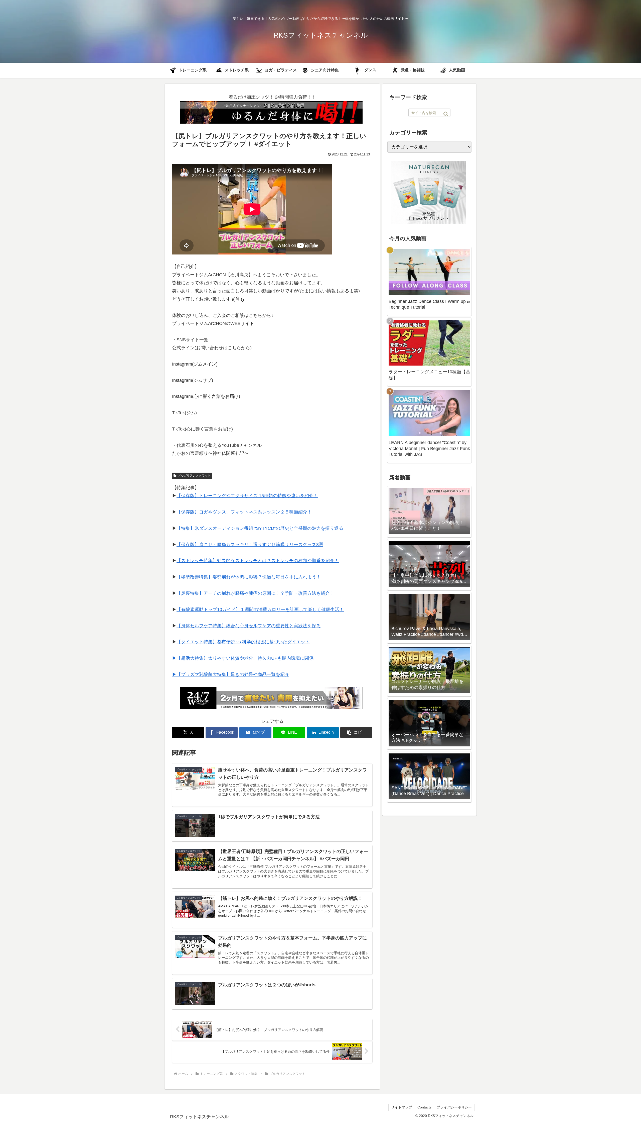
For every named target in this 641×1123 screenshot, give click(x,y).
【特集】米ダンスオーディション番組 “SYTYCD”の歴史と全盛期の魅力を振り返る (260, 528)
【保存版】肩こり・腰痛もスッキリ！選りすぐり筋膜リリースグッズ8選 (250, 544)
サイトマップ (401, 1107)
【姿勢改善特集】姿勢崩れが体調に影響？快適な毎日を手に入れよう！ (249, 576)
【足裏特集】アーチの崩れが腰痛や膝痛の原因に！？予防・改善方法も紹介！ (255, 593)
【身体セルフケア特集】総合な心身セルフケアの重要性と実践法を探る (249, 625)
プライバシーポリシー (454, 1107)
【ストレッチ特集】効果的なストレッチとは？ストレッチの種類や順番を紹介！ (258, 560)
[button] (356, 732)
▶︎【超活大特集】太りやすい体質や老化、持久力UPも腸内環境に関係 (242, 658)
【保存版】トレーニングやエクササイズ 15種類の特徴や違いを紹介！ (247, 495)
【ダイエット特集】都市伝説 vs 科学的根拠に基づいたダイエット (243, 641)
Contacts (424, 1107)
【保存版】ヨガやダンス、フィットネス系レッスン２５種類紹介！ (244, 511)
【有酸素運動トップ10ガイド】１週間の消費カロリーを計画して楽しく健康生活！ (260, 609)
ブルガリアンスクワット (194, 475)
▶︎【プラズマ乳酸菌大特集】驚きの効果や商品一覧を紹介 (230, 674)
